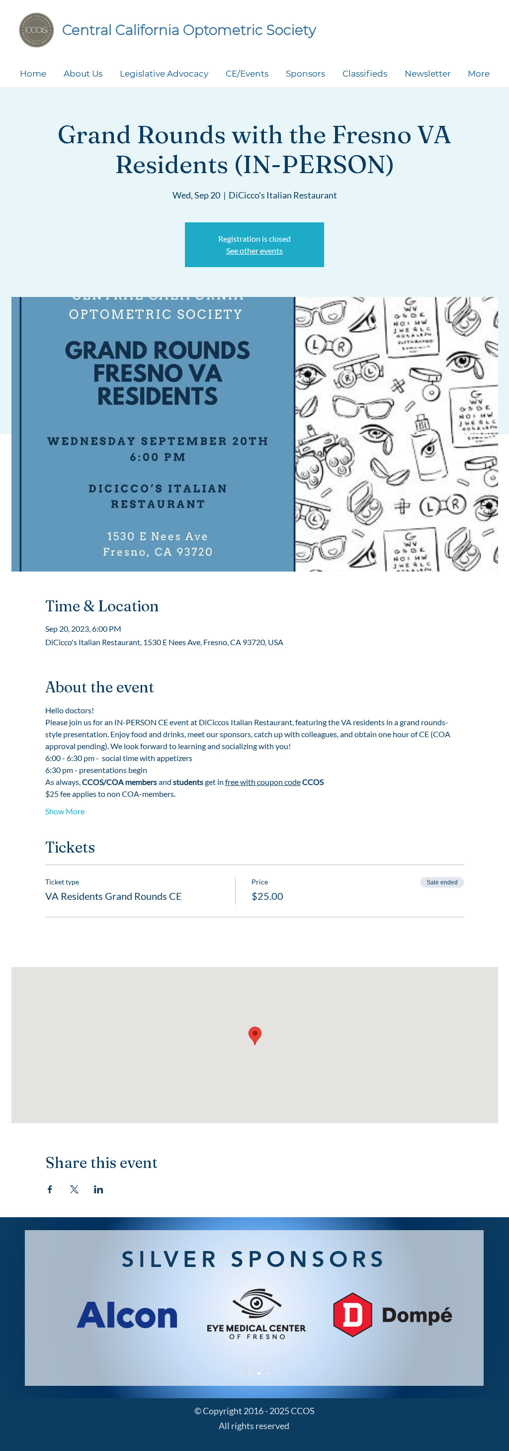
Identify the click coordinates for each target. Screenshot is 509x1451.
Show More (65, 811)
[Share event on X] (74, 1189)
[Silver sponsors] (258, 1373)
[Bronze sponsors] (267, 1373)
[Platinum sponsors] (241, 1373)
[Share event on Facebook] (50, 1189)
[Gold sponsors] (250, 1373)
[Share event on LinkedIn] (98, 1189)
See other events (254, 250)
